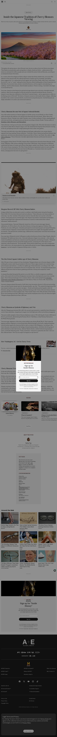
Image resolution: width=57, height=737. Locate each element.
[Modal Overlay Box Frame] (28, 368)
